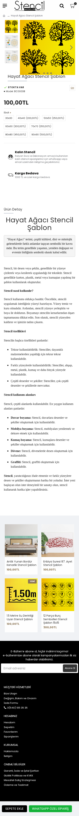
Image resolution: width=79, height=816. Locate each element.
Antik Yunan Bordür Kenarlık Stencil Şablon (21, 563)
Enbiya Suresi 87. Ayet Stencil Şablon (57, 563)
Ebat (6, 112)
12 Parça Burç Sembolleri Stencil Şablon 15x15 (55, 619)
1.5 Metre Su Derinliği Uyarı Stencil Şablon (20, 617)
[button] (24, 47)
